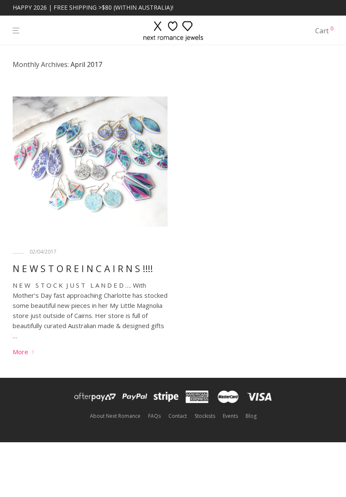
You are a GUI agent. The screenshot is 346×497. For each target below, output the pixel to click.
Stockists (205, 416)
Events (230, 416)
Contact (177, 416)
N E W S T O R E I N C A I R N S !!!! (83, 268)
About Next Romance (115, 416)
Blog (251, 416)
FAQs (154, 416)
